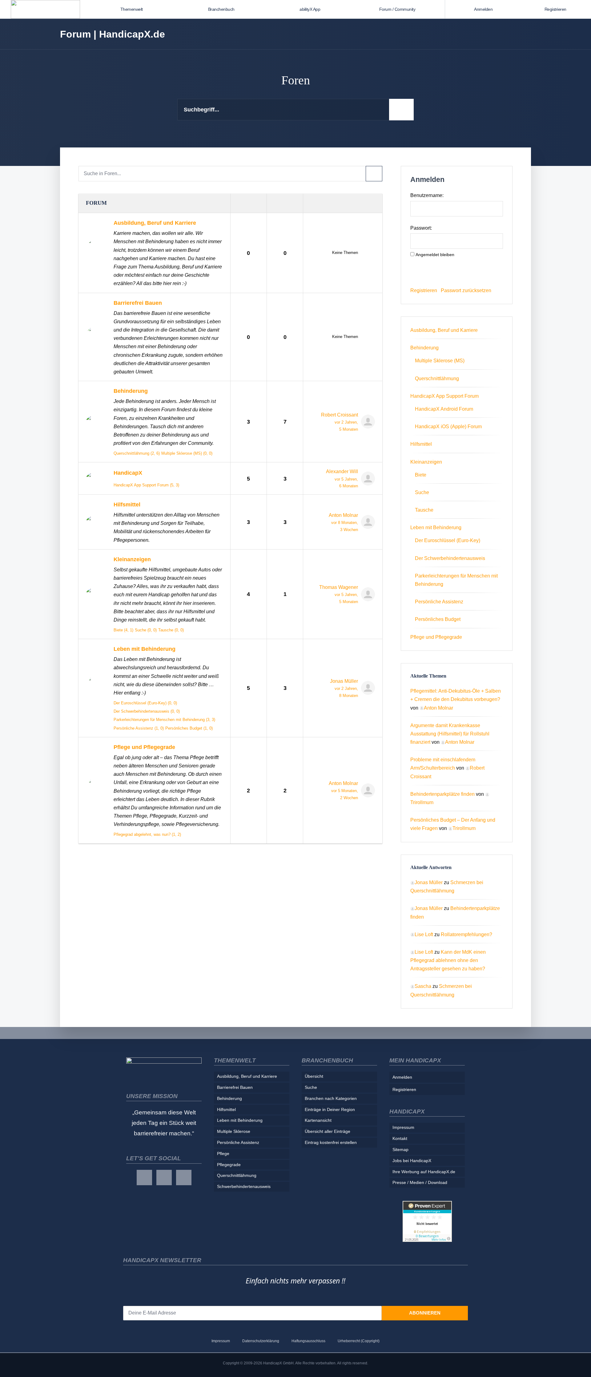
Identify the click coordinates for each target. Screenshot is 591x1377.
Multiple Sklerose (233, 1131)
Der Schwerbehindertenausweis (450, 558)
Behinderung (131, 391)
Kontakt (399, 1138)
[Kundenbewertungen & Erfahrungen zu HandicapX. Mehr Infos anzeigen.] (427, 1221)
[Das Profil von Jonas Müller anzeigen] (366, 688)
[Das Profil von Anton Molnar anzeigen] (366, 522)
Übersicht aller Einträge (327, 1131)
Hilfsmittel (127, 504)
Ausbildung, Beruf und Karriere (155, 222)
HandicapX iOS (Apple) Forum (448, 426)
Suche (422, 492)
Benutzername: (427, 195)
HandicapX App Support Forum (444, 396)
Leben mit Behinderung (144, 649)
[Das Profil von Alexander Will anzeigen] (366, 478)
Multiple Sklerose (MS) (439, 360)
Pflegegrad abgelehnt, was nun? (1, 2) (147, 834)
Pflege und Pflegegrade (144, 747)
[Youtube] (183, 1177)
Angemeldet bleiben (435, 254)
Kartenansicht (318, 1120)
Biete (420, 474)
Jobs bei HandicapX (411, 1160)
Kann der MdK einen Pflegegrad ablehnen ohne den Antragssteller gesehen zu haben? (448, 960)
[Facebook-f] (144, 1177)
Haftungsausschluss (308, 1341)
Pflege (223, 1153)
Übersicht (314, 1076)
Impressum (403, 1127)
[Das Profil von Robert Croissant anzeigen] (366, 422)
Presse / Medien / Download (419, 1182)
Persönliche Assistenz (439, 601)
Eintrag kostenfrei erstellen (331, 1142)
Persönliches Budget (437, 619)
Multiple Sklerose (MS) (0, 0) (186, 453)
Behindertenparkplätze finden (442, 794)
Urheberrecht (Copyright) (359, 1341)
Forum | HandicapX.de (112, 34)
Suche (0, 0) (146, 630)
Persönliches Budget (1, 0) (189, 728)
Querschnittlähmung (437, 378)
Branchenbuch (221, 9)
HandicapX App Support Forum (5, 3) (146, 485)
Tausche (424, 510)
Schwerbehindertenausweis (244, 1186)
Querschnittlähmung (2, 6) (137, 453)
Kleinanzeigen (132, 559)
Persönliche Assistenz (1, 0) (139, 728)
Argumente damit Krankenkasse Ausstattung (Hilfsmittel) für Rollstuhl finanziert (449, 734)
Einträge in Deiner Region (330, 1109)
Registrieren (555, 9)
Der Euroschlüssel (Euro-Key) (447, 540)
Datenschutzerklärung (260, 1341)
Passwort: (421, 228)
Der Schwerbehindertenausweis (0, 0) (147, 711)
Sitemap (400, 1149)
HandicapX (128, 472)
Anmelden (483, 9)
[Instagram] (164, 1177)
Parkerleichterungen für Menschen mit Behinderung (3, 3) (164, 719)
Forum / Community (397, 9)
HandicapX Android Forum (444, 409)
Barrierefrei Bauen (138, 303)
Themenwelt (131, 9)
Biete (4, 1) (123, 630)
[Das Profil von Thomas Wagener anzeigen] (366, 594)
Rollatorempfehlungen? (466, 934)
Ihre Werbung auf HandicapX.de (423, 1171)
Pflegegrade (229, 1164)
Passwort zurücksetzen (466, 290)
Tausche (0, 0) (171, 630)
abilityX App (310, 9)
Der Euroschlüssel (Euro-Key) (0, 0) (145, 703)
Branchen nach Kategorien (331, 1098)
